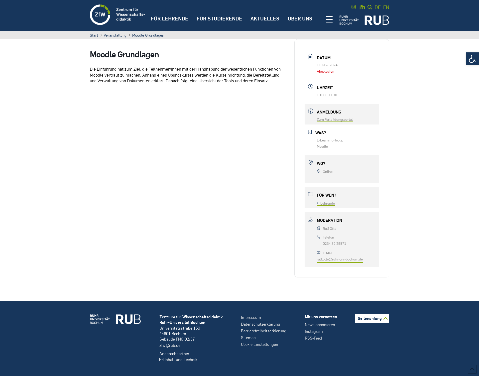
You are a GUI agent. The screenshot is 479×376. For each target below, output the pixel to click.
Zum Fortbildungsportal (335, 119)
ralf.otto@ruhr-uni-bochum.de (340, 259)
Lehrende (327, 203)
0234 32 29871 (334, 243)
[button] (472, 58)
